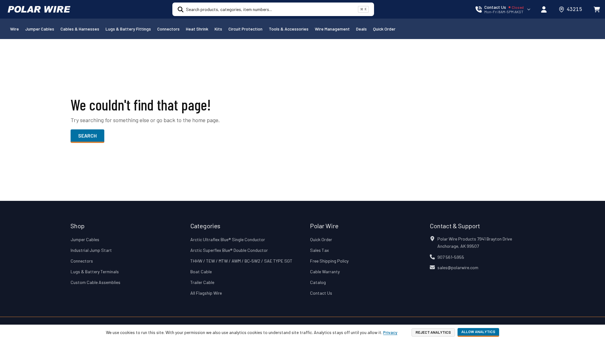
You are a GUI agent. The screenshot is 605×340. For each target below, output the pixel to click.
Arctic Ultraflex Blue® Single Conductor (227, 239)
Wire (14, 28)
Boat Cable (201, 271)
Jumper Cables (39, 28)
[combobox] (270, 9)
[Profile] (544, 9)
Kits (218, 28)
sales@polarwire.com (457, 267)
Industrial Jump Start (91, 250)
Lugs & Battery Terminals (95, 271)
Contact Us (321, 293)
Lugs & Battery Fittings (128, 28)
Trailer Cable (202, 282)
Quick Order (384, 28)
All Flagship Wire (206, 293)
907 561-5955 (450, 257)
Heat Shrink (197, 28)
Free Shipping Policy (329, 261)
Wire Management (332, 28)
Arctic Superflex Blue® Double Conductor (229, 250)
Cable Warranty (325, 271)
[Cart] (597, 9)
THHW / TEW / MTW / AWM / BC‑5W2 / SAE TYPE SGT (241, 261)
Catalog (318, 282)
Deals (361, 28)
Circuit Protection (245, 28)
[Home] (39, 9)
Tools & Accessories (288, 28)
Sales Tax (319, 250)
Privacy (390, 332)
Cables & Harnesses (79, 28)
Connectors (168, 28)
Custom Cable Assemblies (95, 282)
